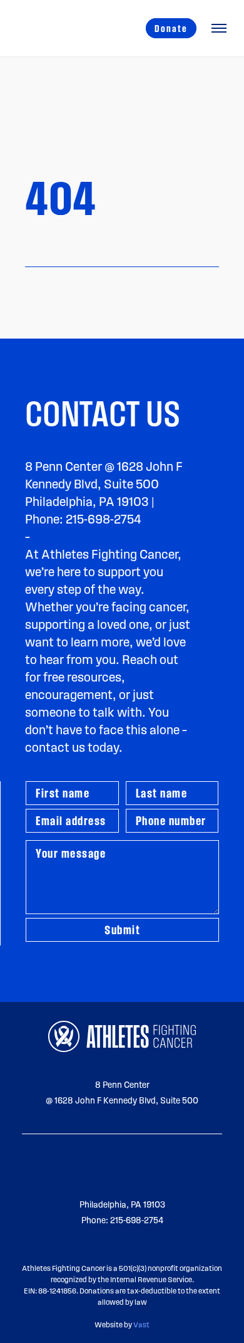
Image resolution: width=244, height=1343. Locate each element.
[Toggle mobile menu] (218, 28)
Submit (122, 930)
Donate (171, 28)
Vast (141, 1324)
